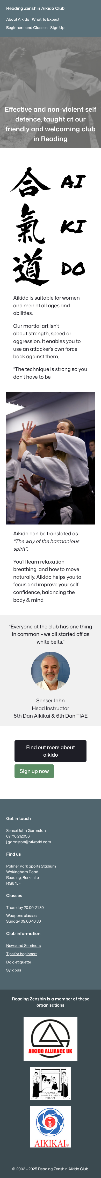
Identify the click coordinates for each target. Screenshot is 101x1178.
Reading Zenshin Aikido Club (35, 8)
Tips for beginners (21, 953)
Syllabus (13, 970)
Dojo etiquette (18, 962)
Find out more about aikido (50, 750)
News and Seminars (23, 945)
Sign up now (34, 770)
